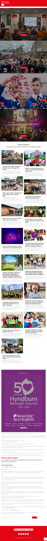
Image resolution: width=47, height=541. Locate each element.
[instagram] (23, 534)
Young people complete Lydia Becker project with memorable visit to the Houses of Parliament (11, 303)
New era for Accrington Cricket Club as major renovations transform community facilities (12, 357)
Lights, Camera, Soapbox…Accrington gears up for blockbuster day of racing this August (12, 194)
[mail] (28, 534)
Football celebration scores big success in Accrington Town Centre (12, 330)
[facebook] (19, 534)
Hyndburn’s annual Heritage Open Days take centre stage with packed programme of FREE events (34, 169)
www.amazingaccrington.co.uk (14, 510)
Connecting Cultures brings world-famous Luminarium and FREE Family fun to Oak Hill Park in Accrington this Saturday (34, 244)
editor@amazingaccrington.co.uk (10, 507)
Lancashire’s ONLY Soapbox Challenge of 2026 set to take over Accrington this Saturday (12, 168)
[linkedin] (26, 534)
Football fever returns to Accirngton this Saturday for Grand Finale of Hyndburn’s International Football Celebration (34, 302)
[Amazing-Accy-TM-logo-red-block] (5, 1)
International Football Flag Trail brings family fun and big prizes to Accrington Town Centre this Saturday (33, 331)
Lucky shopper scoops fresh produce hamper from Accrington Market (33, 197)
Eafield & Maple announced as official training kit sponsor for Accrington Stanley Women (34, 220)
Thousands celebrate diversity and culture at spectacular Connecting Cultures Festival (12, 246)
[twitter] (21, 534)
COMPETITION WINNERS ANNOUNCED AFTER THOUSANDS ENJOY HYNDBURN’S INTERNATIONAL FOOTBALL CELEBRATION (34, 273)
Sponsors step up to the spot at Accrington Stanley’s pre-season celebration (12, 219)
